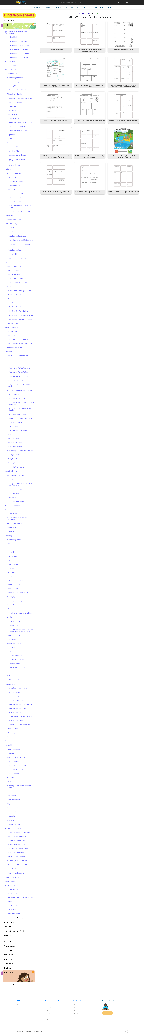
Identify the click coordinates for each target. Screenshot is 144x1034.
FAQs (18, 1004)
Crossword (77, 1004)
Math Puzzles (77, 1010)
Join (107, 1013)
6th (96, 7)
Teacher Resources (51, 1000)
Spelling (47, 1020)
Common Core (49, 1023)
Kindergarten (58, 7)
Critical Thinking (78, 1013)
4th (84, 7)
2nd (72, 7)
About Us (19, 1000)
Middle (102, 7)
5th (90, 7)
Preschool (47, 7)
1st (66, 7)
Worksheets (36, 7)
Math (47, 1010)
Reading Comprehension (52, 1016)
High (109, 7)
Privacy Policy (20, 1007)
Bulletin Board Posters (51, 1013)
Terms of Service (21, 1010)
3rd (78, 7)
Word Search (77, 1007)
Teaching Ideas (49, 1007)
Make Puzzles (78, 1000)
